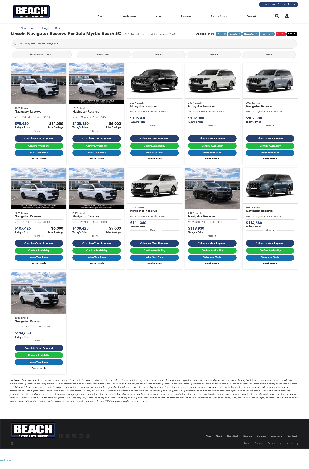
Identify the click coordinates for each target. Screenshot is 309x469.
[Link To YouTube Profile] (81, 435)
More (37, 131)
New (100, 16)
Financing (186, 16)
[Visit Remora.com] (290, 454)
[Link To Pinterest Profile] (74, 435)
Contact (251, 16)
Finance (247, 436)
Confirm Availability (38, 146)
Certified (232, 436)
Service (261, 436)
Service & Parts (219, 16)
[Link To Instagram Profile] (87, 435)
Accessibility (292, 443)
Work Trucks (129, 16)
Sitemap (259, 443)
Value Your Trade (39, 153)
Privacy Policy (274, 443)
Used (158, 16)
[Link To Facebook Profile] (61, 435)
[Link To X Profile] (68, 435)
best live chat (5, 460)
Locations (276, 436)
